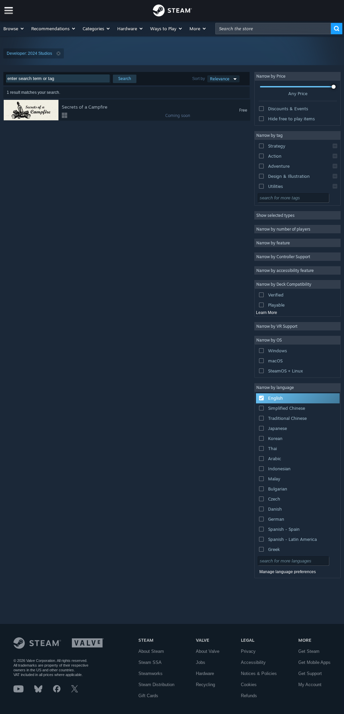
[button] (14, 28)
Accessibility (253, 662)
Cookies (249, 684)
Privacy (248, 651)
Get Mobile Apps (314, 662)
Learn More (266, 312)
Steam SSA (150, 662)
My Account (309, 684)
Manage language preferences (287, 571)
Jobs (200, 662)
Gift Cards (148, 695)
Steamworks (150, 673)
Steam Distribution (156, 684)
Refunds (249, 695)
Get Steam (308, 651)
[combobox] (273, 28)
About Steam (151, 651)
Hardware (205, 673)
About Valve (207, 651)
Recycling (205, 684)
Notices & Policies (259, 673)
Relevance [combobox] (219, 78)
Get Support (310, 673)
